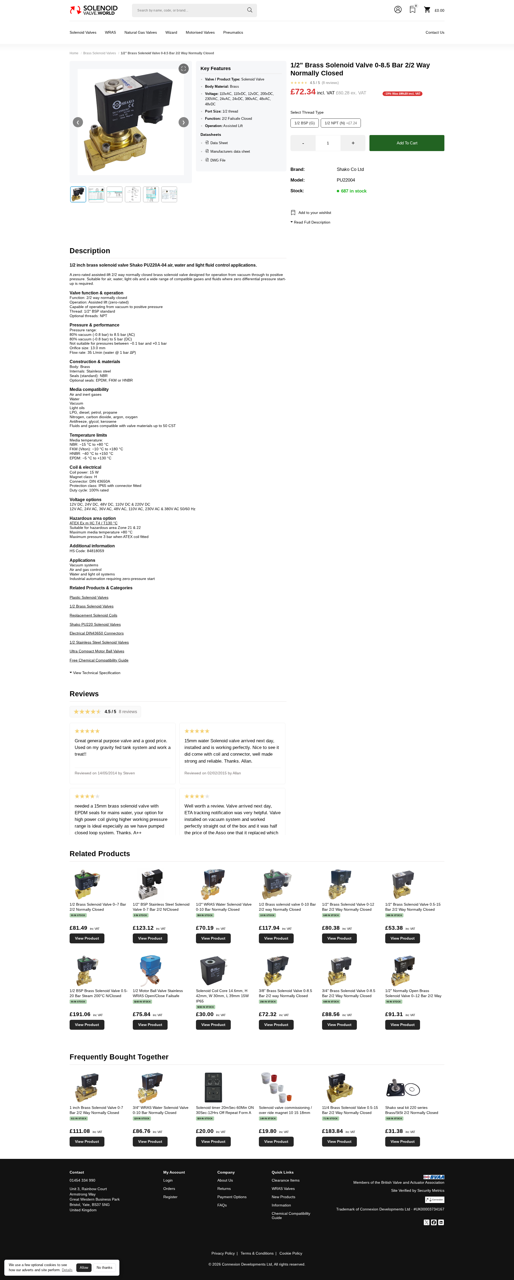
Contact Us (435, 32)
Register (170, 1197)
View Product (87, 938)
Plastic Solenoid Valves (89, 597)
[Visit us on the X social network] (426, 1223)
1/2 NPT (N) (341, 123)
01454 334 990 (82, 1180)
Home (74, 53)
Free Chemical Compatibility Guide (99, 660)
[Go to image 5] (151, 194)
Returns (224, 1188)
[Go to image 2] (96, 194)
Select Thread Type (307, 112)
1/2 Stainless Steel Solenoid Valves (99, 642)
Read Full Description (311, 222)
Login (168, 1180)
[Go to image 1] (78, 194)
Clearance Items (286, 1180)
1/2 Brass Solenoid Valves (92, 606)
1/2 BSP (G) (304, 123)
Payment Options (232, 1197)
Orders (169, 1188)
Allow (84, 1268)
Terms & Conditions (257, 1253)
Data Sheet (219, 143)
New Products (283, 1197)
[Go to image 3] (115, 194)
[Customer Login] (398, 10)
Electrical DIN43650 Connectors (97, 633)
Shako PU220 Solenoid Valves (95, 624)
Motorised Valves (200, 32)
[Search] (250, 10)
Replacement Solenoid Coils (93, 615)
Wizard (171, 32)
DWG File (217, 160)
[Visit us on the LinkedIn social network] (441, 1223)
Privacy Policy (223, 1253)
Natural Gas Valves (140, 32)
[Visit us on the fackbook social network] (434, 1223)
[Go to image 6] (169, 194)
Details (67, 1270)
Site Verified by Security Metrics (417, 1190)
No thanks (104, 1268)
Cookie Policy (290, 1253)
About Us (225, 1180)
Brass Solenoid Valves (99, 53)
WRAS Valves (283, 1188)
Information (281, 1205)
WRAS (110, 32)
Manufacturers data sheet (230, 151)
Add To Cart (407, 143)
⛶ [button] (183, 69)
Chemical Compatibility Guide (291, 1215)
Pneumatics (233, 32)
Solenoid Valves (83, 32)
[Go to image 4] (133, 194)
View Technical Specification (96, 673)
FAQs (222, 1205)
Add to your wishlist (314, 213)
